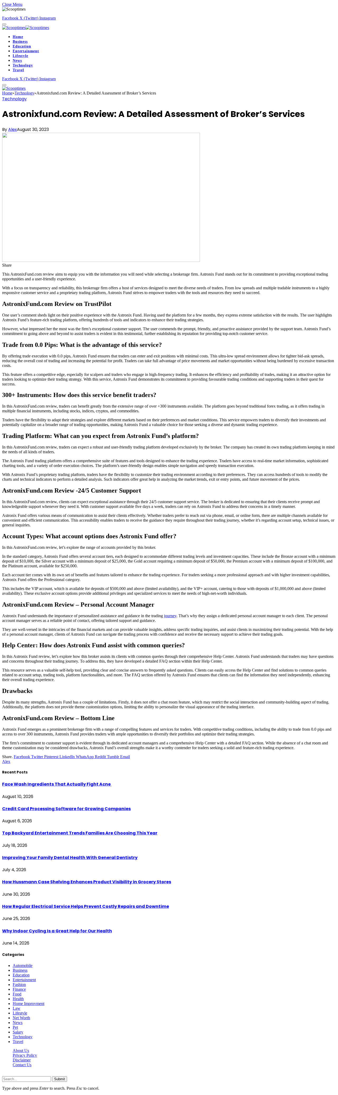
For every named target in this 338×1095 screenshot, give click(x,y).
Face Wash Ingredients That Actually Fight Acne (56, 784)
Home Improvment (28, 1003)
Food (17, 994)
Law (16, 1008)
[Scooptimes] (25, 27)
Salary (18, 1032)
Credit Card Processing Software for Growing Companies (66, 809)
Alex (12, 129)
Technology (23, 65)
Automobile (22, 965)
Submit (59, 1079)
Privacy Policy (25, 1055)
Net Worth (21, 1018)
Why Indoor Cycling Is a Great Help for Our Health (57, 931)
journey (170, 615)
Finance (19, 989)
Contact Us (22, 1065)
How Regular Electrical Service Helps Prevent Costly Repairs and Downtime (85, 906)
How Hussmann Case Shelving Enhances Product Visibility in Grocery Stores (86, 882)
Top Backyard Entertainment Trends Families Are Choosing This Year (79, 833)
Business (20, 42)
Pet (15, 1027)
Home (18, 37)
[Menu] (4, 24)
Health (18, 999)
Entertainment (26, 51)
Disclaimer (22, 1060)
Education (22, 46)
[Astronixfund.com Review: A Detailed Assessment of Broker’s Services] (101, 260)
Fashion (19, 984)
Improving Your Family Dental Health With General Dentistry (70, 858)
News (17, 61)
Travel (18, 70)
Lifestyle (20, 56)
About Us (21, 1050)
